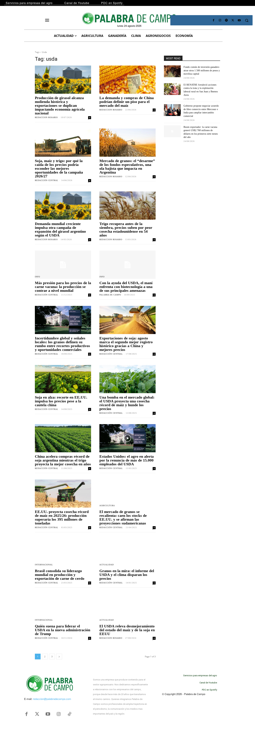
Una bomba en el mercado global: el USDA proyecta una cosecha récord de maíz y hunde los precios (126, 403)
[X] (233, 20)
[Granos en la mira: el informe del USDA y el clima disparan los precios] (127, 553)
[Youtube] (239, 20)
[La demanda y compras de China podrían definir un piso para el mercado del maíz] (127, 80)
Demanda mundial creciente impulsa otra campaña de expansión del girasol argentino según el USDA (60, 229)
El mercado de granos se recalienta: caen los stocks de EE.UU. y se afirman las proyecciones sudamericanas (123, 517)
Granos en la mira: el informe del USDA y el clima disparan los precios (126, 575)
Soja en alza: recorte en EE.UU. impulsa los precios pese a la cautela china (61, 401)
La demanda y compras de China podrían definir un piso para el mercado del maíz (126, 102)
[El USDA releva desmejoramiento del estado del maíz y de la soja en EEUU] (127, 608)
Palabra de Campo (110, 295)
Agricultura (42, 155)
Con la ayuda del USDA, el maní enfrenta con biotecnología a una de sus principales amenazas (125, 287)
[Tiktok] (69, 714)
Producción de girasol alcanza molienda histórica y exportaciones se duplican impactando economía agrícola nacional (60, 105)
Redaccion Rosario (46, 117)
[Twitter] (37, 714)
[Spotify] (226, 20)
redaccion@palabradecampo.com (52, 699)
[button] (247, 20)
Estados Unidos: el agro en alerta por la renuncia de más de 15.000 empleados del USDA (126, 460)
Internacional (108, 450)
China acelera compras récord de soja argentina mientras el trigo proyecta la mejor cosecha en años (63, 460)
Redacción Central (46, 180)
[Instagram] (220, 20)
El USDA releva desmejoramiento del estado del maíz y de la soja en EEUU (127, 630)
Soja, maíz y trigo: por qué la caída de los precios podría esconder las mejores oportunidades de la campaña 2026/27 (59, 168)
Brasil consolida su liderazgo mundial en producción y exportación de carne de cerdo (59, 575)
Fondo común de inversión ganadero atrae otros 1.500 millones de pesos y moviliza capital (202, 70)
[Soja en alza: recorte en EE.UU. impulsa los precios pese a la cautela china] (63, 379)
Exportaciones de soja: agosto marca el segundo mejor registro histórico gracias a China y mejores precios (126, 344)
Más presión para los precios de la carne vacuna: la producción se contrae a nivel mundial (63, 287)
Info (37, 92)
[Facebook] (213, 20)
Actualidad (42, 332)
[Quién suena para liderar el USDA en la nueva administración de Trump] (63, 608)
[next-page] (59, 656)
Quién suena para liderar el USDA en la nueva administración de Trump (62, 630)
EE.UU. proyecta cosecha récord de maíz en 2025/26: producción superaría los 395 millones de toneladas (62, 517)
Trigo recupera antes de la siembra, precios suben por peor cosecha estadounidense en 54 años (125, 229)
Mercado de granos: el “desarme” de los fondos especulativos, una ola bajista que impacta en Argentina (127, 166)
